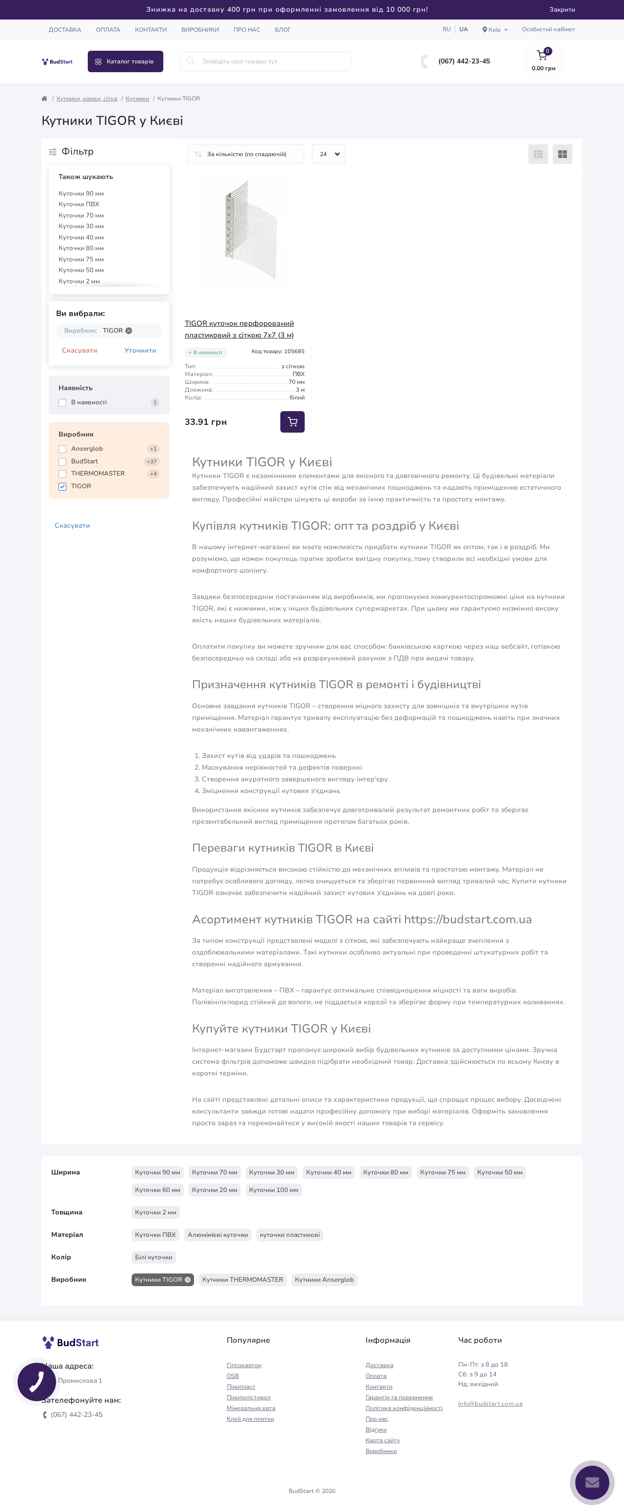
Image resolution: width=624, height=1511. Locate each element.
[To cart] (292, 422)
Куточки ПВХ (78, 204)
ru (447, 29)
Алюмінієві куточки (218, 1235)
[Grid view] (562, 154)
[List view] (538, 154)
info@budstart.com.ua (490, 1404)
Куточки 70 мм (81, 215)
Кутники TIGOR (158, 1279)
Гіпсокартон (244, 1365)
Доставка (65, 30)
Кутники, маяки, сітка (87, 98)
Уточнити (140, 350)
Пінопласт (241, 1387)
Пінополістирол (249, 1397)
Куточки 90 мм (81, 193)
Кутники (137, 98)
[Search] (191, 61)
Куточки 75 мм (81, 259)
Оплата (108, 30)
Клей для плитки (250, 1419)
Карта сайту (383, 1440)
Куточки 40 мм (81, 237)
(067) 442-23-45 (464, 61)
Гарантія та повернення (399, 1397)
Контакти (151, 30)
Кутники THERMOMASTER (242, 1279)
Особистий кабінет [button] (548, 29)
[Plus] (285, 454)
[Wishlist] (297, 184)
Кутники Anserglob (324, 1279)
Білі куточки (154, 1257)
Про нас (247, 30)
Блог (283, 30)
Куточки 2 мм (79, 281)
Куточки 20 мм (214, 1190)
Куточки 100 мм (273, 1190)
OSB (233, 1376)
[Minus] (203, 454)
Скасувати (80, 350)
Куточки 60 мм (157, 1190)
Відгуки (376, 1429)
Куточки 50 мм (81, 270)
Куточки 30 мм (81, 226)
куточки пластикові (290, 1235)
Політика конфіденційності (404, 1408)
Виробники (200, 30)
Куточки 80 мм (81, 248)
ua (463, 29)
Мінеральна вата (251, 1408)
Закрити (562, 9)
